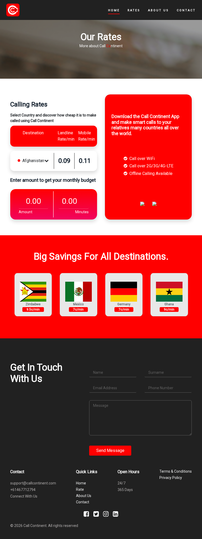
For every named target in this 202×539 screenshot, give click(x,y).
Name (98, 372)
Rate (80, 489)
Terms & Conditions (175, 471)
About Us (158, 10)
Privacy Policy (170, 478)
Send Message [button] (110, 450)
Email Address (105, 388)
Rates (134, 10)
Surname (156, 372)
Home (114, 10)
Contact (186, 10)
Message (100, 405)
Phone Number (160, 388)
